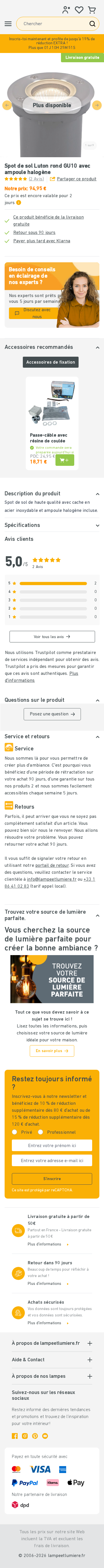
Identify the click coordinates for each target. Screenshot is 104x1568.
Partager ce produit (76, 179)
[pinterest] (35, 1436)
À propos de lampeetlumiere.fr (46, 1343)
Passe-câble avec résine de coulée (49, 438)
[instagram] (25, 1436)
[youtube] (45, 1436)
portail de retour (52, 865)
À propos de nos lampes (39, 1376)
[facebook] (15, 1436)
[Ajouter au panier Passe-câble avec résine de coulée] (64, 460)
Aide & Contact (28, 1360)
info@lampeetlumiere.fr (51, 879)
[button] (52, 43)
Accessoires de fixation (50, 362)
